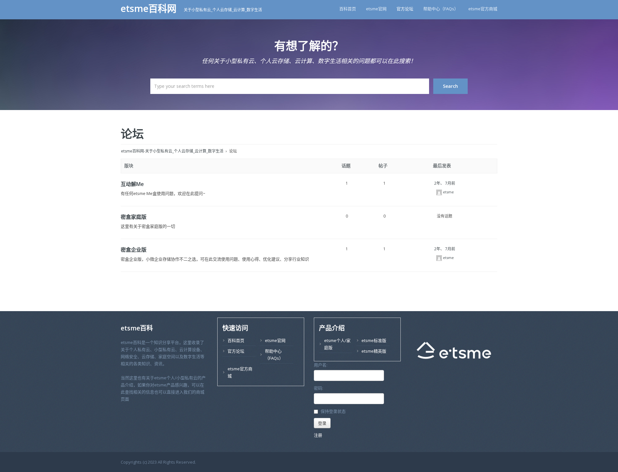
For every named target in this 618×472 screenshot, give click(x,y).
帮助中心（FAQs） (440, 9)
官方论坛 (405, 9)
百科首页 (347, 9)
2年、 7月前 (444, 183)
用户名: (320, 365)
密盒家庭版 (133, 216)
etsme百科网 (150, 8)
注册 (318, 435)
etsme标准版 (373, 340)
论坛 (132, 133)
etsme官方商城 (482, 9)
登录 (322, 423)
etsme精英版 (373, 351)
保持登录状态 (333, 411)
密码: (318, 388)
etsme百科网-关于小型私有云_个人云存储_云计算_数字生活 (172, 151)
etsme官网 (376, 9)
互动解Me (132, 184)
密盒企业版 (133, 249)
